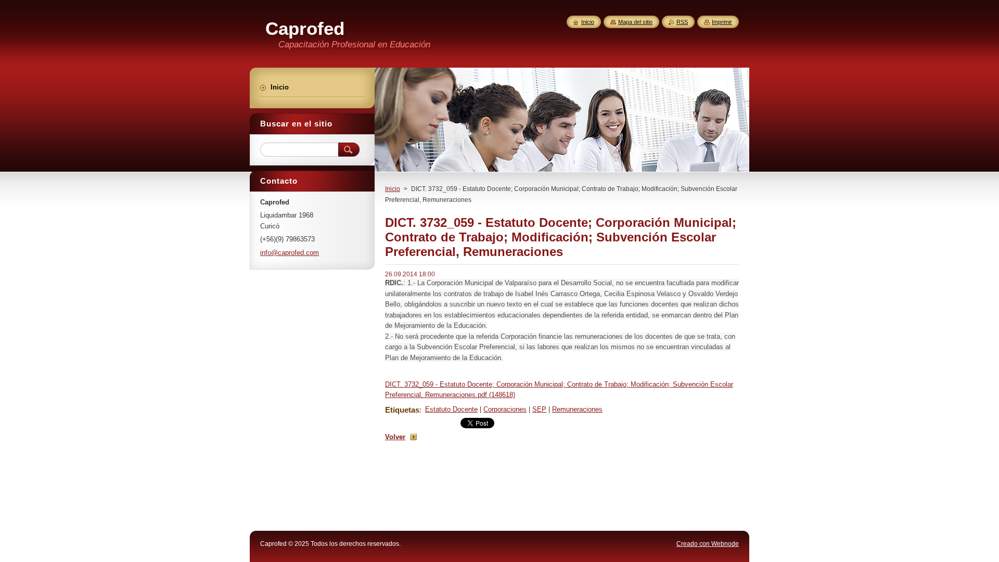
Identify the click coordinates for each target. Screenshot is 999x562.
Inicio (392, 189)
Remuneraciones (577, 409)
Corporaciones (505, 409)
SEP (539, 409)
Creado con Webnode (707, 544)
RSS (682, 22)
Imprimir (722, 22)
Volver (395, 437)
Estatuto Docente (451, 409)
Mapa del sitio (635, 22)
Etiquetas (402, 409)
